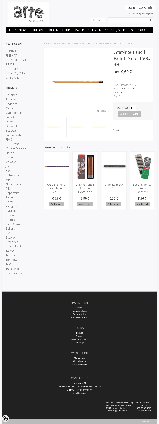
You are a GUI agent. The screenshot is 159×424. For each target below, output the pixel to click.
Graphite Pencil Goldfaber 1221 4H (56, 188)
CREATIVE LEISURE (59, 30)
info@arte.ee (79, 393)
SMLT (9, 233)
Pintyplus (12, 206)
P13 (8, 188)
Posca (10, 215)
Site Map (79, 343)
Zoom (103, 111)
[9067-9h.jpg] (53, 127)
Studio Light (13, 246)
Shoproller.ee (147, 421)
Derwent (11, 126)
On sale (79, 336)
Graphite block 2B (114, 186)
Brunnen (11, 95)
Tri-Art (10, 264)
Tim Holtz (12, 255)
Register (149, 13)
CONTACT (21, 30)
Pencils (77, 43)
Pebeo (10, 197)
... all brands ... (15, 273)
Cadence (11, 104)
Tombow (11, 260)
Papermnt (12, 193)
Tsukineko (12, 268)
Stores (79, 307)
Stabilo (10, 237)
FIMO (9, 139)
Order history (79, 361)
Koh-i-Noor (13, 175)
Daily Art (11, 117)
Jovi (8, 166)
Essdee (11, 130)
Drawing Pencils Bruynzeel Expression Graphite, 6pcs (85, 190)
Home (46, 43)
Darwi (9, 122)
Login (140, 13)
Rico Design (13, 224)
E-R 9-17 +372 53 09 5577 (79, 390)
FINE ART (38, 30)
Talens (10, 251)
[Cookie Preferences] (5, 418)
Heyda (10, 153)
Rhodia (10, 219)
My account (79, 358)
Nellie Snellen (15, 184)
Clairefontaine (15, 113)
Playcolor (12, 211)
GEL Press (12, 144)
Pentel (10, 202)
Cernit (10, 108)
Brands (79, 333)
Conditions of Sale (79, 317)
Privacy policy (79, 314)
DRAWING (66, 43)
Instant (10, 157)
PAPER (79, 30)
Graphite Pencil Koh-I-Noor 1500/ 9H (113, 43)
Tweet (116, 130)
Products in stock (79, 339)
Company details (79, 311)
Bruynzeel (12, 99)
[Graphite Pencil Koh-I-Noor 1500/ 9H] (76, 127)
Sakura (10, 228)
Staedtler (12, 242)
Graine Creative (16, 148)
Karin (9, 171)
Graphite (87, 43)
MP (8, 179)
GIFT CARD (138, 30)
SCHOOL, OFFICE (116, 30)
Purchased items (79, 364)
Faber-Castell (14, 135)
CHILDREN (94, 30)
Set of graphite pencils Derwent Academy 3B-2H (142, 192)
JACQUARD (13, 162)
